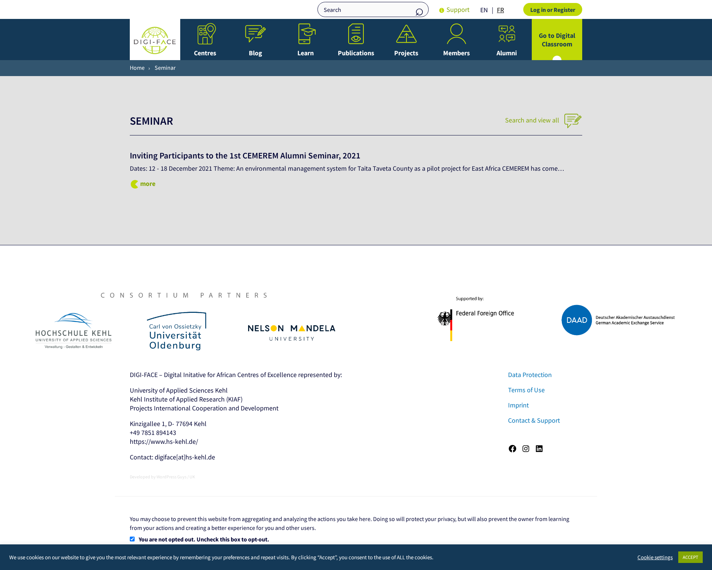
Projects (406, 53)
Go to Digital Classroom (557, 39)
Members (456, 53)
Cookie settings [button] (655, 557)
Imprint (518, 405)
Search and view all (533, 120)
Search (419, 10)
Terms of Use (526, 390)
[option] (500, 10)
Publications (356, 53)
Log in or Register (552, 9)
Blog (255, 53)
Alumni (507, 53)
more (147, 183)
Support (457, 9)
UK (192, 476)
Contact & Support (534, 420)
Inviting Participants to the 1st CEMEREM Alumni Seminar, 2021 (245, 155)
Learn (305, 53)
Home (137, 67)
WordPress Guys (171, 476)
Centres (205, 53)
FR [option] (500, 10)
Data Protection (530, 374)
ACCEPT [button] (690, 557)
